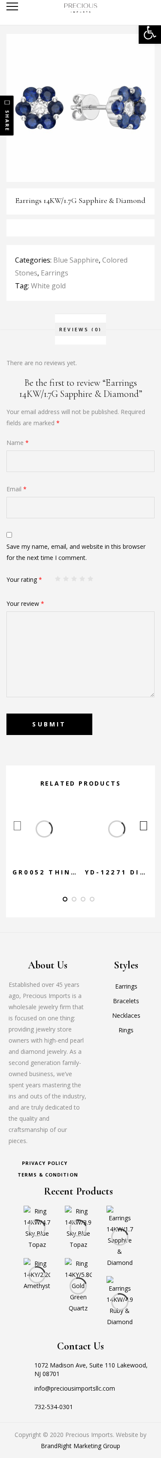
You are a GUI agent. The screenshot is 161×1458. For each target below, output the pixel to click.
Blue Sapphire (76, 260)
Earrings (54, 273)
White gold (48, 285)
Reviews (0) (80, 329)
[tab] (80, 329)
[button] (150, 32)
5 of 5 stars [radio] (91, 579)
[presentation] (17, 826)
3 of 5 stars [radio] (74, 579)
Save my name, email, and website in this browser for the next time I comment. (76, 552)
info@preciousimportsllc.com (74, 1388)
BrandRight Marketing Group (80, 1446)
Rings (126, 1030)
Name (17, 443)
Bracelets (126, 1001)
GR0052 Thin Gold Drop (69, 872)
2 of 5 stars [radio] (66, 579)
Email (16, 489)
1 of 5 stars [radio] (58, 579)
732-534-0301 (53, 1407)
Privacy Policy (44, 1163)
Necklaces (126, 1015)
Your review (25, 603)
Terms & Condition (48, 1174)
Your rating (24, 579)
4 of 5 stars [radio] (82, 579)
